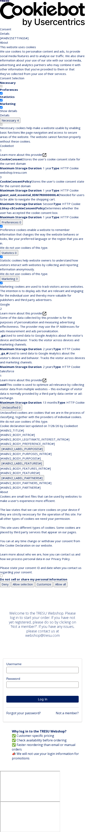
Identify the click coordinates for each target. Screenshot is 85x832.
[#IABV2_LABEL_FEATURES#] (22, 463)
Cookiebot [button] (7, 148)
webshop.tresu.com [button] (13, 174)
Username (14, 664)
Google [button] (5, 306)
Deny (5, 584)
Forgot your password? (23, 713)
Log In (42, 699)
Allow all (60, 584)
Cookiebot (71, 426)
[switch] (1, 93)
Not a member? (67, 713)
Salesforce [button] (7, 373)
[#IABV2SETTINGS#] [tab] (14, 38)
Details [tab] (4, 33)
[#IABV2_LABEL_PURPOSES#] (22, 449)
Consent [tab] (5, 29)
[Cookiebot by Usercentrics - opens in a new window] (42, 14)
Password (13, 679)
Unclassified (11, 407)
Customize (44, 584)
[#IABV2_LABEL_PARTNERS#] (22, 478)
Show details (8, 111)
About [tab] (4, 42)
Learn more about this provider (21, 155)
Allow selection (23, 584)
